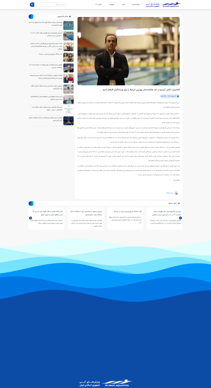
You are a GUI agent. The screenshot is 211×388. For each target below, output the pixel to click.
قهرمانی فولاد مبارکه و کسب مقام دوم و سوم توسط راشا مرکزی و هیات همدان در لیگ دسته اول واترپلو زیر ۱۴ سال (47, 214)
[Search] (32, 5)
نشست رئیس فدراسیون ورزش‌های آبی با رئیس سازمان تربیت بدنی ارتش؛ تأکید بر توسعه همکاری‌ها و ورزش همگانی (46, 46)
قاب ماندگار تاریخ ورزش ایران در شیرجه (50, 54)
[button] (64, 16)
